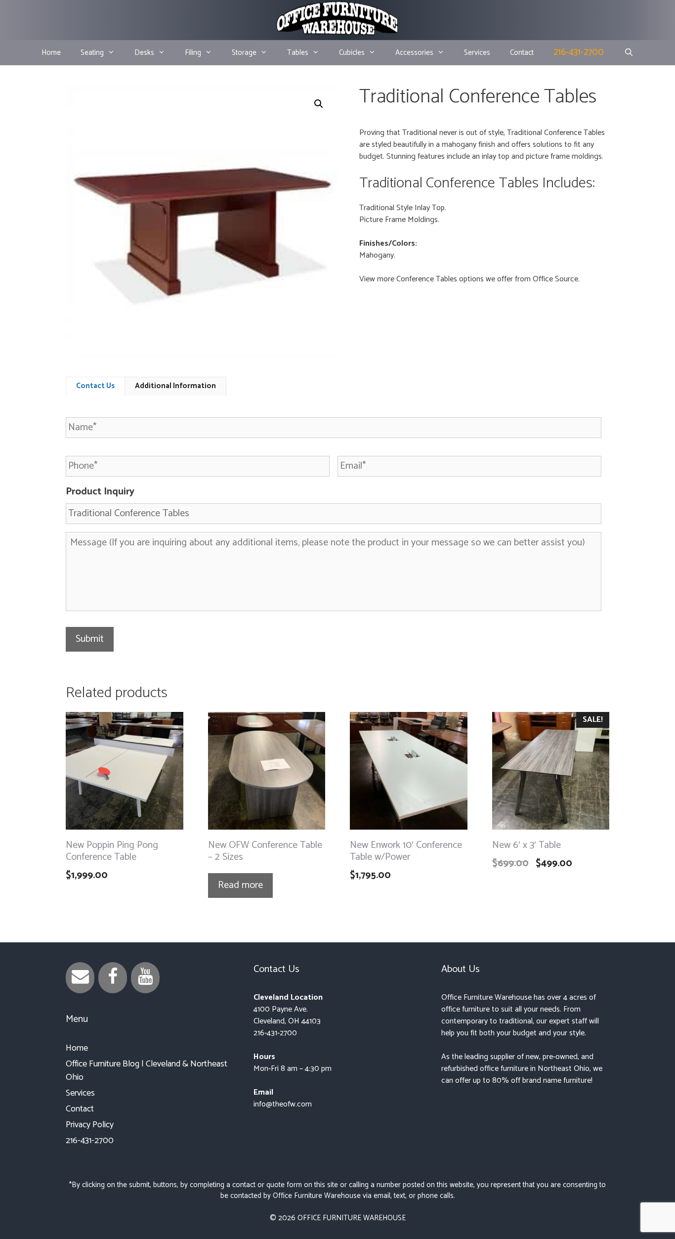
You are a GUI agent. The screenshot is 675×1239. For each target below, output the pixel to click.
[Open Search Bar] (628, 53)
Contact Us (95, 386)
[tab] (95, 386)
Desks (144, 52)
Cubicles (352, 52)
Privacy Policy (90, 1124)
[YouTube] (145, 977)
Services (477, 52)
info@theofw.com (282, 1104)
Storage (244, 52)
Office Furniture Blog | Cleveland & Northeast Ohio (146, 1071)
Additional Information (175, 386)
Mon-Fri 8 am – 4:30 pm (292, 1068)
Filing (193, 52)
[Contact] (80, 977)
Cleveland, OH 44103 (287, 1021)
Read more (240, 885)
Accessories (414, 52)
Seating (92, 52)
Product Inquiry (100, 492)
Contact (522, 52)
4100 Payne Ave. (280, 1009)
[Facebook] (112, 977)
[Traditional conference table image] (202, 221)
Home (51, 52)
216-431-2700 (578, 52)
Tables (297, 52)
